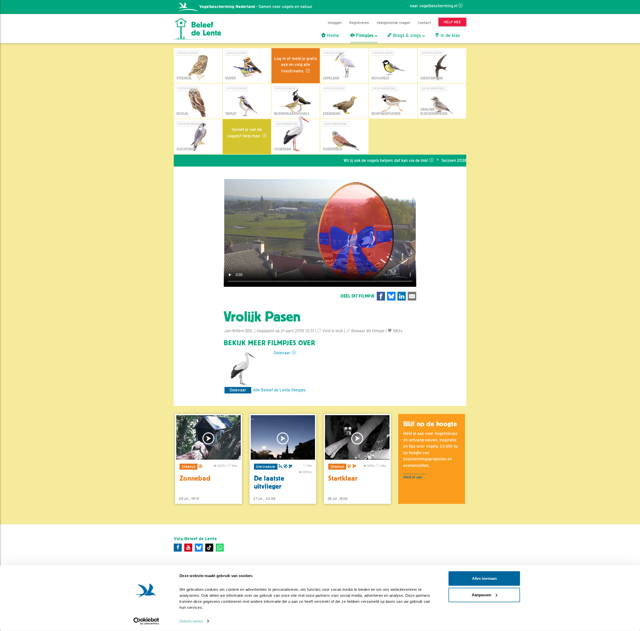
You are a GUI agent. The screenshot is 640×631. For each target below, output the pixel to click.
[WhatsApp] (220, 548)
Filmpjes (364, 35)
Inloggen (335, 22)
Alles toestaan (484, 578)
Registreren (359, 22)
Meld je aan (412, 477)
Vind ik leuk (332, 330)
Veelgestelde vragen (393, 22)
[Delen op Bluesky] (391, 296)
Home (332, 35)
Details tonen (191, 621)
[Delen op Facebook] (381, 296)
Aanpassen (481, 595)
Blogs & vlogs (406, 35)
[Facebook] (178, 548)
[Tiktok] (209, 548)
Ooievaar (282, 352)
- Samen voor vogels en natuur (255, 6)
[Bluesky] (199, 548)
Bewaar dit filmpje (367, 330)
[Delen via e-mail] (412, 296)
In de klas (449, 35)
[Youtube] (188, 548)
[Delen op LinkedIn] (402, 296)
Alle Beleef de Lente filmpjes (279, 390)
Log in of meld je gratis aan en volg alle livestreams (295, 64)
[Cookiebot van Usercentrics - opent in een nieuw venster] (146, 621)
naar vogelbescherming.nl (433, 5)
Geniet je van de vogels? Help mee (244, 132)
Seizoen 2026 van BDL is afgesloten (452, 160)
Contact (424, 22)
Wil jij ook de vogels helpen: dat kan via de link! (363, 160)
